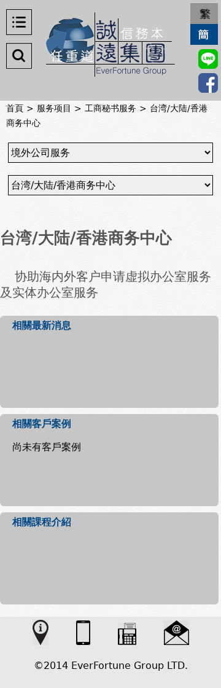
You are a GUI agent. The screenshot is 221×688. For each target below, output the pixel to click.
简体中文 (204, 34)
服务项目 (54, 108)
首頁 (14, 108)
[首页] (110, 44)
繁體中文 (204, 13)
